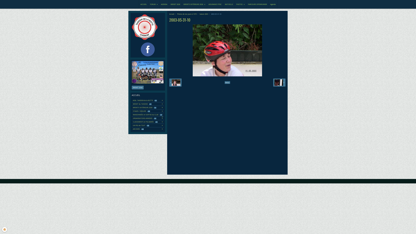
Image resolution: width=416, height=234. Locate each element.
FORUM (153, 4)
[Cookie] (4, 229)
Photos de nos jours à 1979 (187, 14)
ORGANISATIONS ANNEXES (144, 118)
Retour (227, 82)
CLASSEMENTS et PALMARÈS (145, 122)
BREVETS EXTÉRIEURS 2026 (194, 4)
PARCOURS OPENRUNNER (257, 4)
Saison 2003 (204, 14)
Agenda (273, 4)
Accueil (171, 14)
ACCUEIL (144, 4)
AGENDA (164, 4)
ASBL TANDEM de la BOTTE (144, 100)
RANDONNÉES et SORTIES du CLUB (147, 115)
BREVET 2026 (175, 4)
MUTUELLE (229, 4)
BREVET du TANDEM (142, 104)
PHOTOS (239, 4)
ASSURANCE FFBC (215, 4)
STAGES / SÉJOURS (141, 111)
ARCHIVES (138, 129)
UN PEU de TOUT (140, 125)
